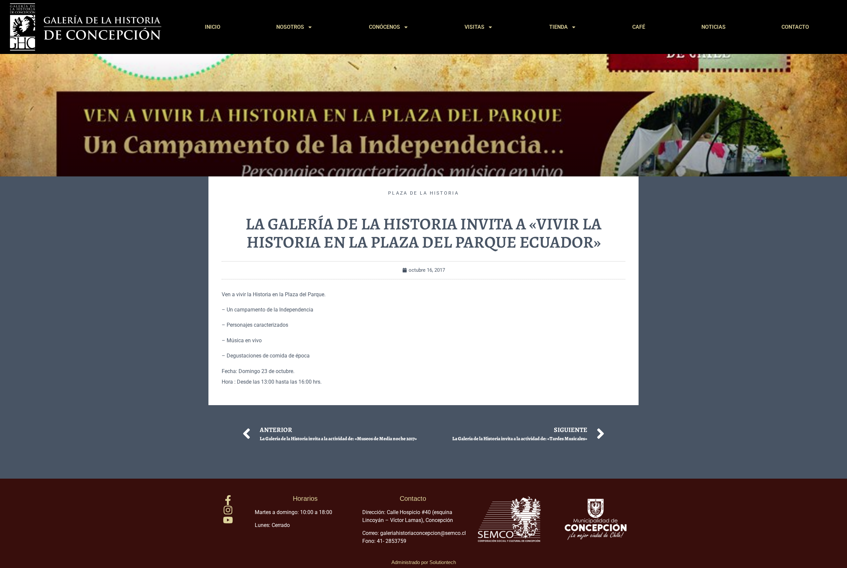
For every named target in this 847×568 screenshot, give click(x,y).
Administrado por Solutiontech (423, 562)
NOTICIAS (713, 27)
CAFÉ (638, 27)
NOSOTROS (290, 27)
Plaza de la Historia (423, 193)
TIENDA (558, 27)
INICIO (212, 27)
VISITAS (474, 27)
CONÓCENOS (384, 27)
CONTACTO (795, 27)
